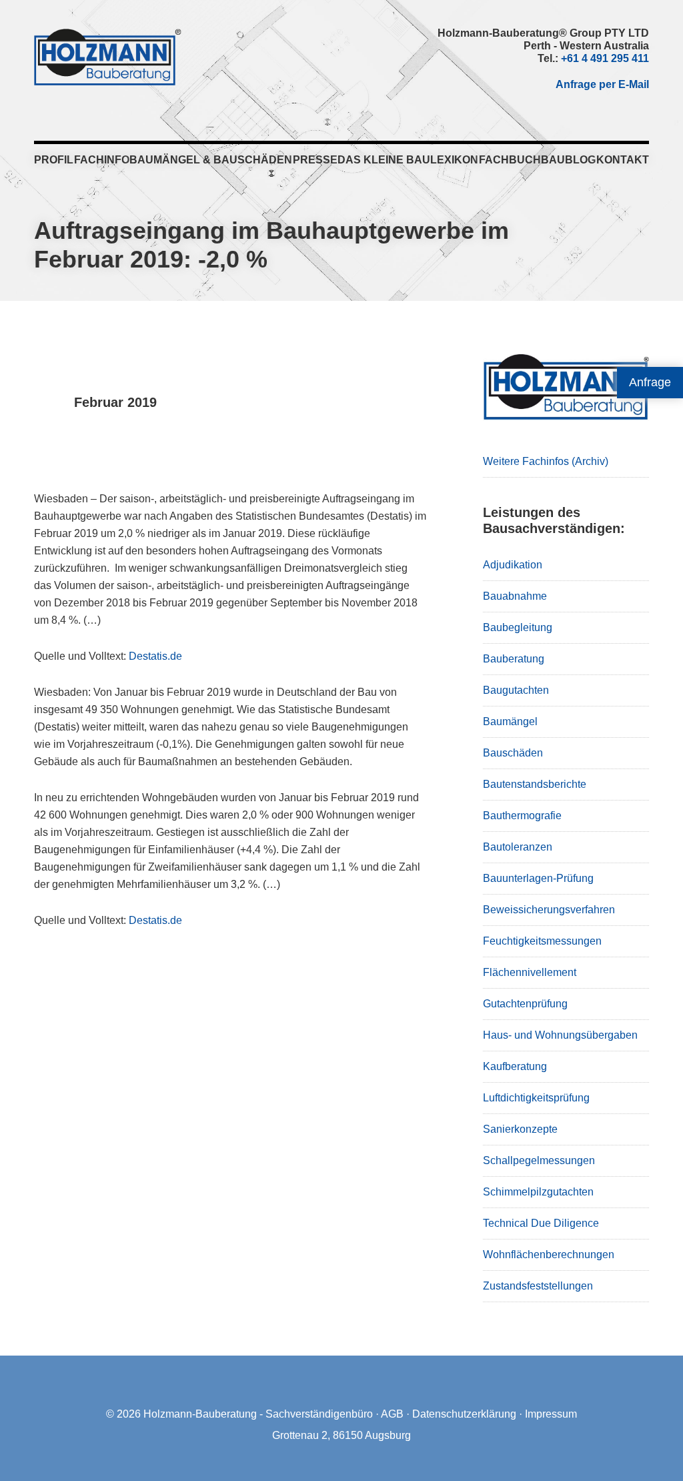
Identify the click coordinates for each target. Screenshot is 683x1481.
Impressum (551, 1414)
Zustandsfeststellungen (538, 1286)
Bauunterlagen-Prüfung (538, 878)
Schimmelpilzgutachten (538, 1191)
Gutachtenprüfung (525, 1003)
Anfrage (650, 382)
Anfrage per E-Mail (602, 84)
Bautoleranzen (517, 847)
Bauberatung (513, 658)
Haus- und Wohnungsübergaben (560, 1035)
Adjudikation (512, 564)
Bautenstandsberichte (534, 784)
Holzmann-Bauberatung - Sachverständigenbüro (258, 1414)
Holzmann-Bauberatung (107, 57)
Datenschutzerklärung (464, 1414)
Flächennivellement (529, 972)
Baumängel (510, 721)
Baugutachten (516, 690)
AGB (392, 1414)
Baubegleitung (517, 627)
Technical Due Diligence (541, 1223)
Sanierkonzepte (520, 1129)
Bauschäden (513, 753)
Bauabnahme (515, 596)
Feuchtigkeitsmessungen (542, 941)
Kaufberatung (515, 1066)
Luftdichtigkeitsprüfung (536, 1097)
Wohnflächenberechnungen (548, 1254)
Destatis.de (155, 656)
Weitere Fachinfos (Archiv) (545, 461)
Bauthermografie (522, 815)
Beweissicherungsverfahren (549, 909)
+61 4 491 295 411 (605, 58)
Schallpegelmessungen (539, 1160)
